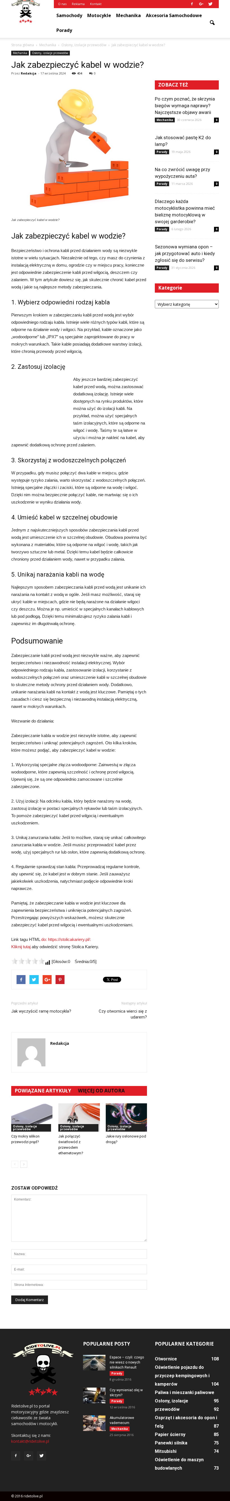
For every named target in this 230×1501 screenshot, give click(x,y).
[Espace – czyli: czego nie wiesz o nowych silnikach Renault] (94, 1363)
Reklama (78, 4)
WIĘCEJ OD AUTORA (101, 1090)
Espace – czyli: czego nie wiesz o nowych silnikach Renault (127, 1362)
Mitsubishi (165, 1451)
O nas (62, 4)
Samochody (69, 15)
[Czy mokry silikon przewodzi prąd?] (31, 1117)
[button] (212, 23)
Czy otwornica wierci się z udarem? (123, 1014)
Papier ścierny (170, 1434)
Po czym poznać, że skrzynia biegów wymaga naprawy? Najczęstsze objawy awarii (185, 105)
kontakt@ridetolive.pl (30, 1441)
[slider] (28, 961)
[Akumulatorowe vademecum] (94, 1423)
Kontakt (96, 4)
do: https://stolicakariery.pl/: (66, 939)
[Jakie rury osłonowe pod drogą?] (126, 1117)
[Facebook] (192, 4)
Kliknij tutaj (21, 946)
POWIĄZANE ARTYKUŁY (43, 1090)
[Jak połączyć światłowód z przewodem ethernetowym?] (79, 1117)
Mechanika (128, 15)
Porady (64, 30)
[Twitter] (210, 4)
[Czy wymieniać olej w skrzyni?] (94, 1395)
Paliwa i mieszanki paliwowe (184, 1392)
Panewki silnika (171, 1443)
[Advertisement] (39, 406)
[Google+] (201, 4)
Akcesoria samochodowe (174, 15)
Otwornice (166, 1359)
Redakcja (28, 73)
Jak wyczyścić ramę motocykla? (41, 1011)
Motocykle (99, 15)
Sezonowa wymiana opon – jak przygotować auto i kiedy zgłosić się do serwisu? (185, 253)
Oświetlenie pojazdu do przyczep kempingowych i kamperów (182, 1376)
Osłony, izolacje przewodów (50, 53)
